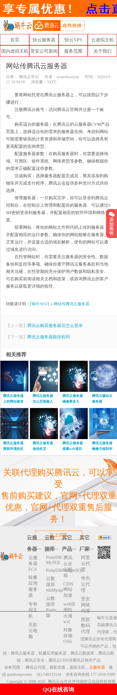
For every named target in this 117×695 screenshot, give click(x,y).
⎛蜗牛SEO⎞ (39, 304)
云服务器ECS (32, 563)
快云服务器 (44, 39)
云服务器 (97, 667)
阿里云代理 (85, 563)
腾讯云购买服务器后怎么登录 (55, 325)
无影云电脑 (32, 630)
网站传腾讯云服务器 (71, 304)
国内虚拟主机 (14, 51)
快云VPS (73, 39)
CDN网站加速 (68, 589)
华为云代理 (85, 584)
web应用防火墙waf (69, 613)
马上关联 (58, 535)
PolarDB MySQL (52, 560)
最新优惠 (57, 667)
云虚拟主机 (102, 39)
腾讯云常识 (28, 77)
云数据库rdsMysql (52, 584)
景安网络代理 (85, 604)
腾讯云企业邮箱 (67, 566)
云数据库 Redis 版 (51, 607)
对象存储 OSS (67, 635)
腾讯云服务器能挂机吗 (48, 337)
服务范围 (73, 51)
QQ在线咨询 (58, 689)
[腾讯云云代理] (44, 25)
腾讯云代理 (35, 667)
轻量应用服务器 (32, 586)
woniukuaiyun (68, 77)
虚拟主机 (77, 667)
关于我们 (102, 51)
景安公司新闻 (44, 51)
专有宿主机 (32, 610)
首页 (14, 39)
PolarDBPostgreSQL (52, 570)
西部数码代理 (85, 625)
